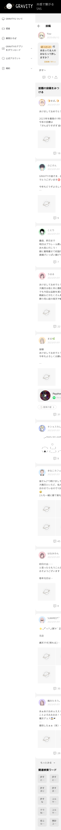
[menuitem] (17, 19)
